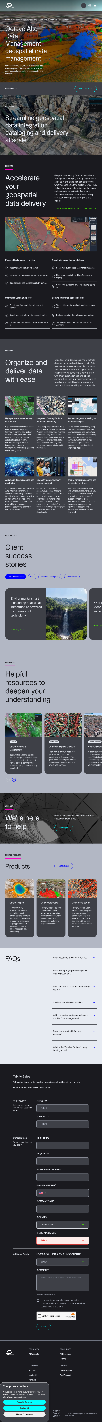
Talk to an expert (85, 89)
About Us (32, 1370)
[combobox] (63, 1224)
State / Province (46, 1233)
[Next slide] (13, 779)
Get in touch (64, 866)
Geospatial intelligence (32, 20)
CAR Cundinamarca (16, 577)
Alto (45, 20)
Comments (46, 1282)
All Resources (65, 1354)
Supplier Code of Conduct (56, 1413)
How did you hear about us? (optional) (59, 1254)
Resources (9, 89)
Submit (43, 1327)
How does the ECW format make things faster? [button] (71, 988)
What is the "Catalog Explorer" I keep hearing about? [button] (70, 1049)
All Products (34, 1354)
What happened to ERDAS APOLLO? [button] (70, 958)
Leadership (33, 1375)
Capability (43, 1117)
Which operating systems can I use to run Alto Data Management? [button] (70, 1017)
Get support (64, 828)
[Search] (83, 5)
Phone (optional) (46, 1186)
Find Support (65, 1375)
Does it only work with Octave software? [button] (67, 1033)
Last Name (43, 1154)
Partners (32, 1380)
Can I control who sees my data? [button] (68, 1003)
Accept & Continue (24, 1402)
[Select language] (89, 7)
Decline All (24, 1408)
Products (16, 20)
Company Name (45, 1201)
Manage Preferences (24, 1414)
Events (63, 1359)
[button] (95, 5)
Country (42, 1217)
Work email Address (49, 1170)
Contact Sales (66, 1370)
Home (7, 20)
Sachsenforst (72, 577)
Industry (42, 1101)
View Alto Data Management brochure (73, 208)
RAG (32, 577)
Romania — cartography (50, 577)
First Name (43, 1138)
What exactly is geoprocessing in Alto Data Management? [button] (70, 972)
